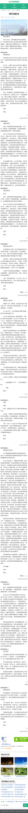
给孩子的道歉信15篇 (20, 796)
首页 (4, 5)
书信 (23, 5)
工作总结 (14, 7)
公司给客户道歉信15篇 (7, 794)
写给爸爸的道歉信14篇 (20, 794)
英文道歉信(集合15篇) (7, 792)
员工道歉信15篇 (19, 792)
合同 (14, 5)
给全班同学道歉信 (19, 789)
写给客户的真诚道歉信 (7, 787)
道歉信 (18, 10)
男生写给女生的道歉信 (7, 785)
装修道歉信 (4, 789)
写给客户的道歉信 (22, 801)
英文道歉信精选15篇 (20, 787)
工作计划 (23, 7)
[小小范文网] (14, 2)
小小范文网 (11, 811)
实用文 (5, 7)
